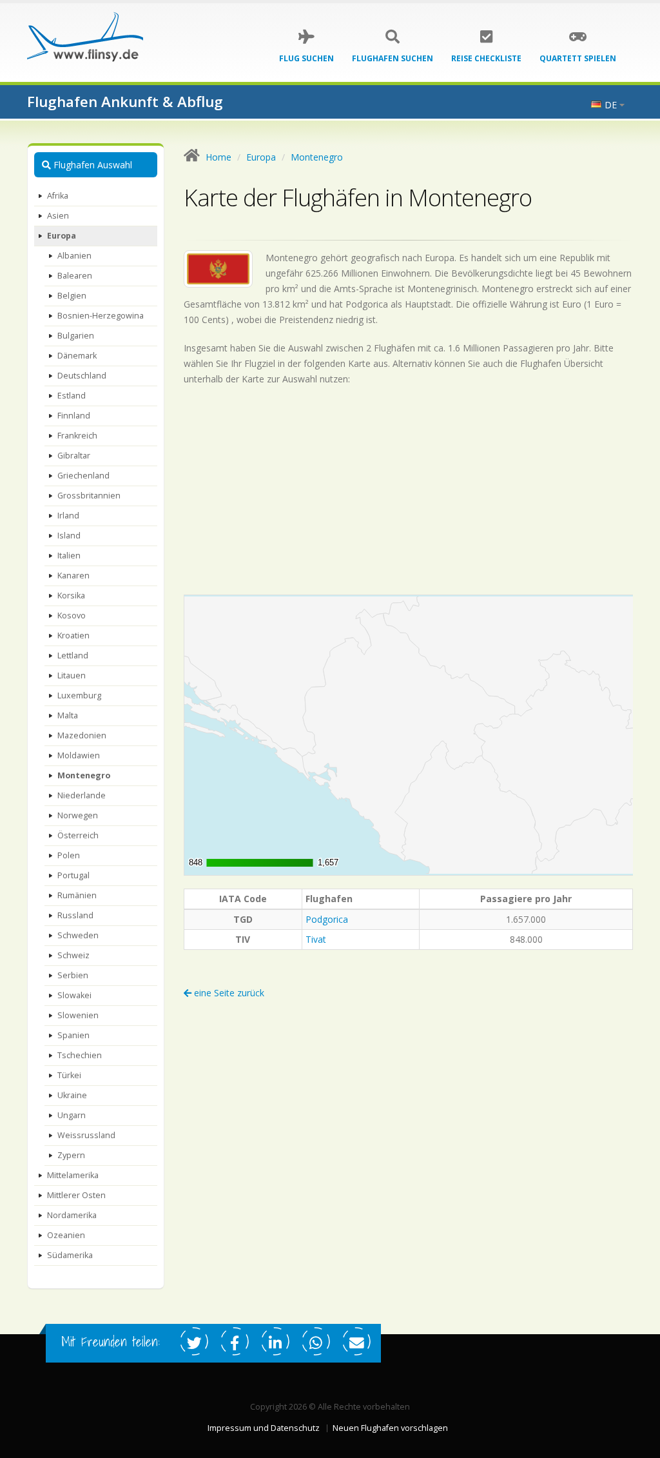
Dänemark (77, 355)
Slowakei (74, 995)
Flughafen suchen (392, 58)
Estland (71, 395)
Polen (68, 855)
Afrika (57, 195)
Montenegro (83, 775)
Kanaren (73, 575)
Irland (68, 515)
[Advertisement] (409, 490)
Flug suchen (306, 58)
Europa (61, 235)
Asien (58, 215)
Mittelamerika (73, 1175)
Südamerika (70, 1255)
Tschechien (79, 1055)
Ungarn (71, 1115)
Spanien (73, 1035)
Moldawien (78, 755)
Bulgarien (75, 335)
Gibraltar (73, 455)
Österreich (78, 835)
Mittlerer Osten (76, 1195)
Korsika (71, 595)
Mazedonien (81, 735)
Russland (75, 915)
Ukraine (72, 1095)
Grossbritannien (89, 495)
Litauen (71, 675)
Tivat (316, 939)
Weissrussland (86, 1135)
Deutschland (81, 375)
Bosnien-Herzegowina (100, 315)
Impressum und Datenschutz (264, 1428)
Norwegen (77, 815)
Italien (69, 555)
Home (218, 157)
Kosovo (71, 615)
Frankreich (77, 435)
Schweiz (73, 955)
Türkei (69, 1075)
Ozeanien (66, 1235)
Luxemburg (79, 695)
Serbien (72, 975)
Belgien (71, 295)
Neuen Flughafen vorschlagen (390, 1428)
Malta (67, 715)
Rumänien (77, 895)
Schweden (78, 935)
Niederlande (81, 795)
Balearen (74, 275)
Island (69, 535)
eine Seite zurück (227, 993)
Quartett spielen (577, 58)
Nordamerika (72, 1215)
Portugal (73, 875)
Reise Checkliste (486, 58)
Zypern (71, 1155)
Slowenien (78, 1015)
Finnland (73, 415)
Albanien (74, 255)
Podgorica (327, 919)
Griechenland (83, 475)
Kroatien (73, 635)
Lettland (72, 655)
